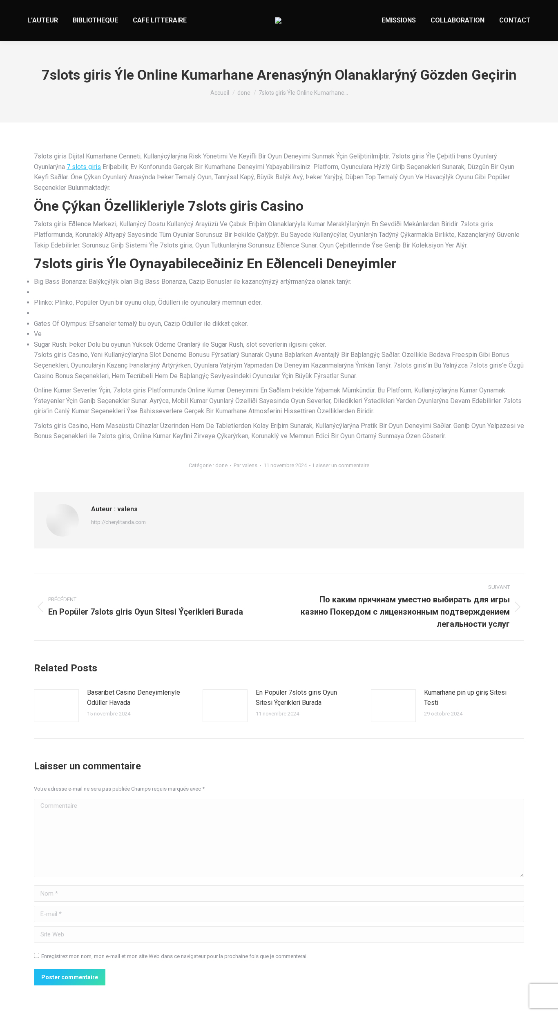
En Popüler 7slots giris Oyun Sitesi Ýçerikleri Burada (296, 698)
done (221, 465)
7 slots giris (84, 167)
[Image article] (56, 705)
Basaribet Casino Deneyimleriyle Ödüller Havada (133, 698)
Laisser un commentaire (341, 465)
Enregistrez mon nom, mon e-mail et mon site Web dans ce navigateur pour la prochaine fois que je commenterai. (174, 956)
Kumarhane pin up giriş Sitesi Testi (465, 698)
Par (245, 465)
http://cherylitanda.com (118, 522)
